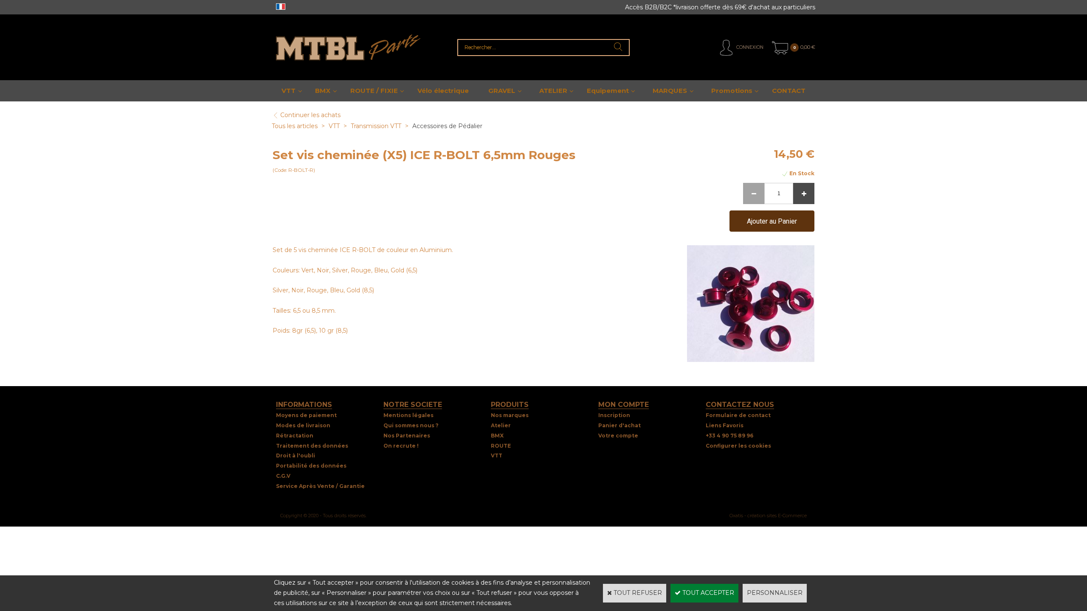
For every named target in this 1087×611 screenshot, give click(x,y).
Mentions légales (408, 415)
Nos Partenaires (406, 435)
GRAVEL (501, 91)
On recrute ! (401, 446)
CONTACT (788, 91)
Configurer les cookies (738, 446)
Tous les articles (295, 126)
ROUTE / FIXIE (374, 91)
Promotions (731, 91)
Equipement (608, 91)
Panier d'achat (619, 425)
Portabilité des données (311, 465)
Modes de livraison (303, 425)
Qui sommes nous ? (411, 425)
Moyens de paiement (306, 415)
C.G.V (283, 476)
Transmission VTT (376, 126)
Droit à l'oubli (295, 455)
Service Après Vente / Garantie (320, 486)
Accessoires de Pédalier (447, 126)
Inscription (614, 415)
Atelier (501, 425)
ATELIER (553, 91)
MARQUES (670, 91)
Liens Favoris (724, 425)
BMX (322, 91)
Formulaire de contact (738, 415)
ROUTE (501, 446)
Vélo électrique (443, 91)
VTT (289, 91)
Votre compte (618, 435)
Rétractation (294, 435)
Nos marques (510, 415)
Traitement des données (312, 446)
